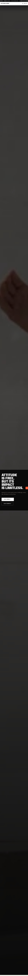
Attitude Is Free (5, 3)
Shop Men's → (8, 499)
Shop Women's (7, 503)
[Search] (22, 3)
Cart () (25, 3)
